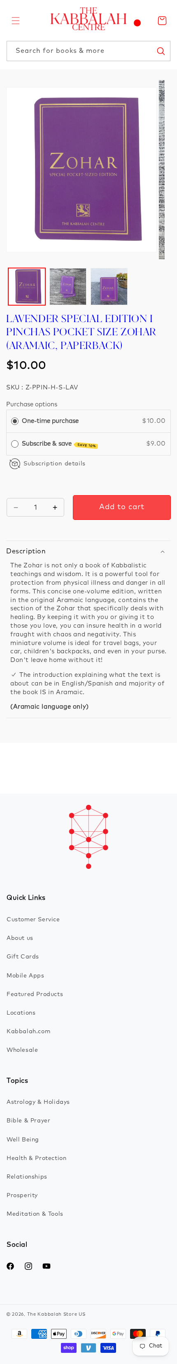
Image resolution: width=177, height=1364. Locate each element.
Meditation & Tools (35, 1214)
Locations (21, 1013)
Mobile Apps (25, 976)
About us (20, 938)
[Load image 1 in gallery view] (26, 286)
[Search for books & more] (160, 51)
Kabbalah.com (28, 1031)
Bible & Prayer (28, 1121)
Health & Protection (36, 1158)
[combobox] (88, 51)
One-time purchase (50, 421)
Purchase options (31, 404)
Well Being (23, 1140)
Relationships (27, 1177)
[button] (16, 21)
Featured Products (35, 994)
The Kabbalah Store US (56, 1314)
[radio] (15, 421)
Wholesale (22, 1050)
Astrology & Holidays (38, 1102)
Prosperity (22, 1195)
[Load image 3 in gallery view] (109, 286)
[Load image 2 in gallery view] (67, 286)
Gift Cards (23, 957)
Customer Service (33, 920)
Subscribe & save (59, 444)
